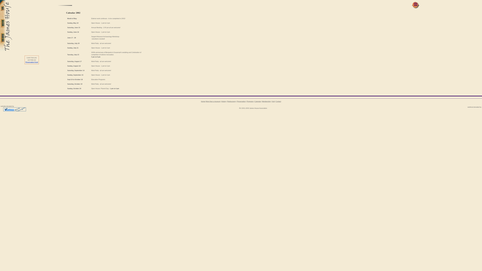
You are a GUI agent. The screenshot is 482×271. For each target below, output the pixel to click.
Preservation (241, 101)
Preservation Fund (31, 62)
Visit (273, 101)
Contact (278, 101)
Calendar (258, 101)
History (223, 101)
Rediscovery (231, 101)
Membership (266, 101)
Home (203, 101)
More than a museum (213, 101)
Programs (250, 101)
